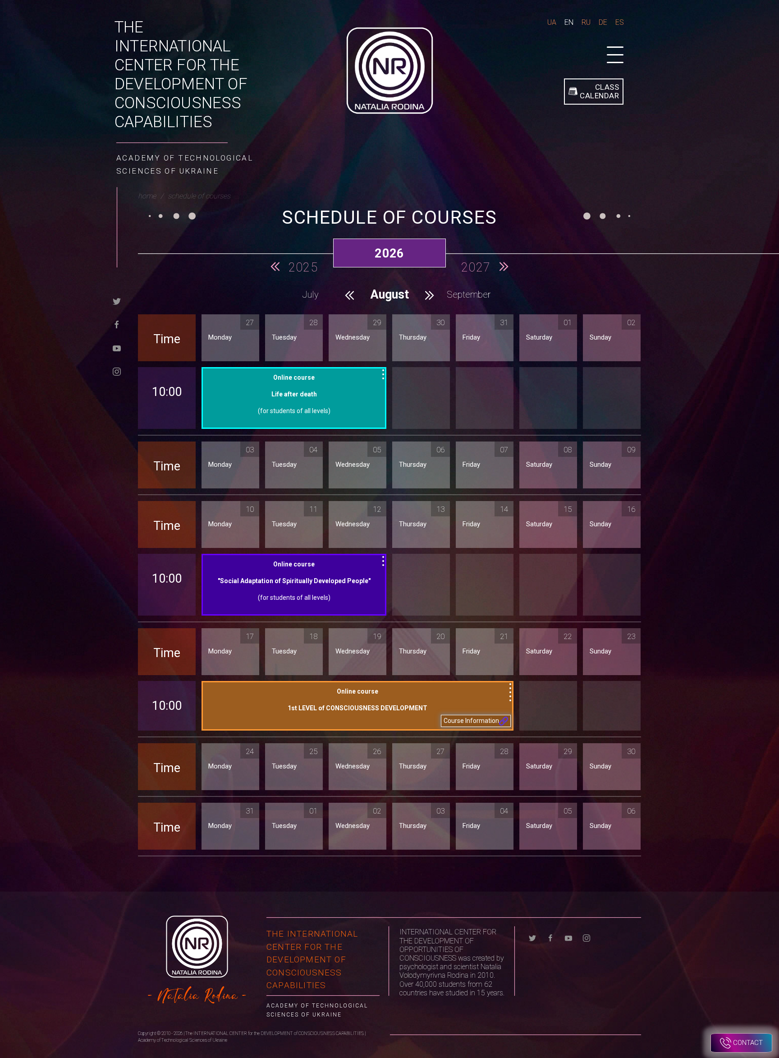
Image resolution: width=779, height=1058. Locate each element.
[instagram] (116, 371)
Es (619, 22)
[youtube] (116, 347)
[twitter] (116, 300)
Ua (551, 22)
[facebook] (116, 324)
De (603, 22)
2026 (389, 253)
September (469, 294)
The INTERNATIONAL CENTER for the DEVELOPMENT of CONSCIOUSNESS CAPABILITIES (181, 74)
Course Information (471, 720)
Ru (586, 22)
